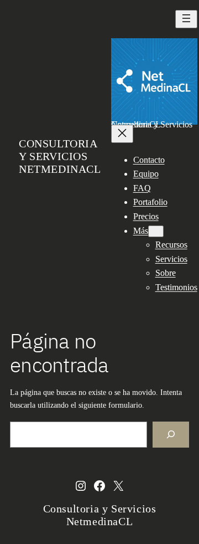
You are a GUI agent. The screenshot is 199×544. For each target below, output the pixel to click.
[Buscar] (171, 435)
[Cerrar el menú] (122, 134)
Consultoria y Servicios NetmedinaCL (60, 156)
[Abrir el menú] (186, 19)
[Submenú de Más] (156, 231)
